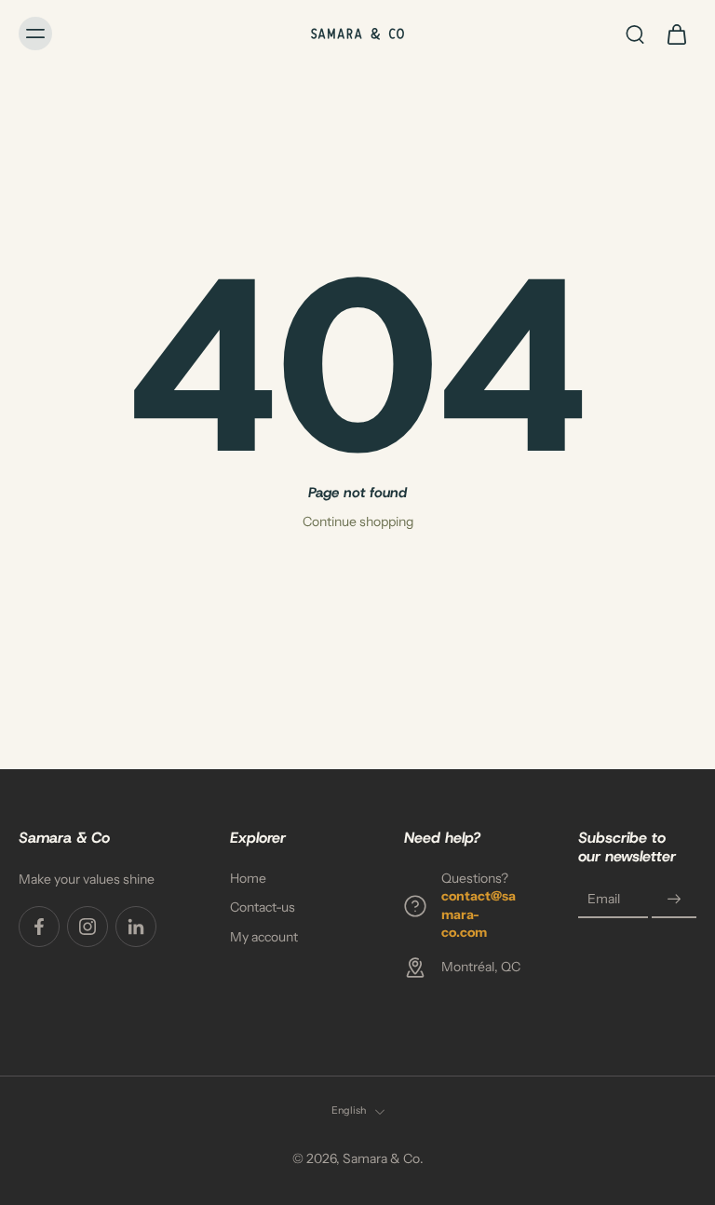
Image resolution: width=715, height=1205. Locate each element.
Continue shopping (358, 521)
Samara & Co (381, 1158)
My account (264, 936)
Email (603, 899)
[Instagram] (87, 926)
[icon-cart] (675, 33)
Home (248, 878)
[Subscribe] (674, 899)
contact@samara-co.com (478, 914)
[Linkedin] (135, 926)
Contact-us (262, 908)
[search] (634, 33)
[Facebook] (39, 926)
